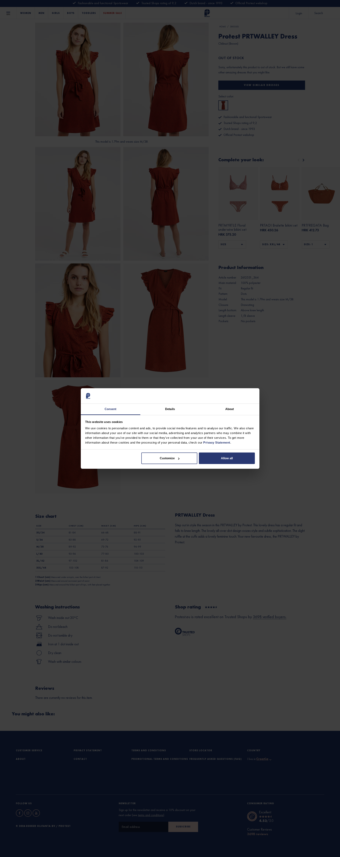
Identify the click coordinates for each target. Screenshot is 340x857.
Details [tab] (170, 409)
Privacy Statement (216, 442)
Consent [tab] (111, 409)
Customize (167, 458)
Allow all (227, 458)
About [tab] (229, 409)
